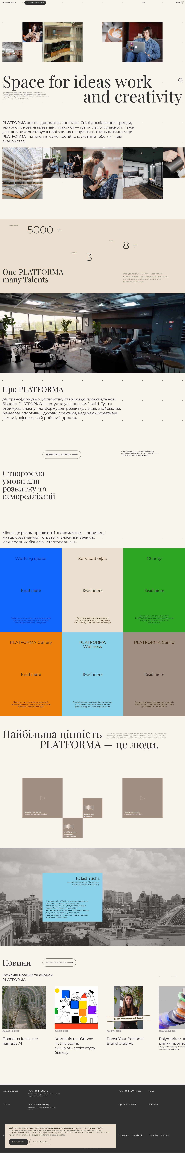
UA (144, 2)
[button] (174, 976)
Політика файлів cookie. (53, 1135)
